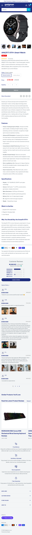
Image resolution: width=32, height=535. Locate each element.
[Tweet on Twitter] (27, 96)
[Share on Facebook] (21, 96)
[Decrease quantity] (8, 84)
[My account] (26, 5)
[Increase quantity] (16, 84)
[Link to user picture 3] (21, 367)
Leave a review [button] (16, 279)
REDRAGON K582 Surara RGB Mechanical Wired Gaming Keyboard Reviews (13, 433)
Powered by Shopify (5, 532)
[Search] (29, 9)
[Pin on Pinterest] (24, 96)
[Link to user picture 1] (5, 310)
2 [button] (15, 386)
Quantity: (3, 84)
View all (29, 401)
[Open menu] (2, 5)
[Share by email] (29, 96)
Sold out (16, 90)
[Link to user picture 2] (13, 310)
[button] (10, 269)
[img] (4, 292)
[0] (29, 5)
